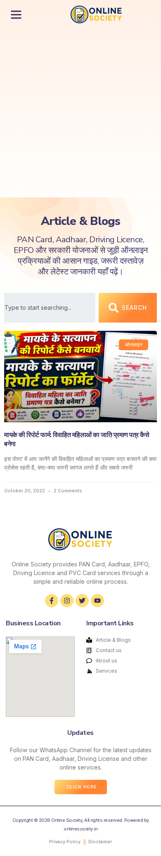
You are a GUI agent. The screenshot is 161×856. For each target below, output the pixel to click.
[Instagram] (66, 600)
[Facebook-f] (51, 600)
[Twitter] (82, 600)
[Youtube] (97, 600)
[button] (16, 14)
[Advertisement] (80, 113)
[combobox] (49, 308)
